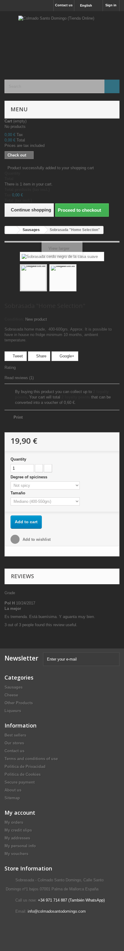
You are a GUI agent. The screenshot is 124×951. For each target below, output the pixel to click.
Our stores (14, 743)
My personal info (20, 846)
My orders (14, 822)
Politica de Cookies (23, 774)
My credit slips (18, 830)
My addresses (17, 838)
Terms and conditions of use (31, 758)
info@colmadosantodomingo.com (57, 911)
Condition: (14, 319)
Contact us (64, 5)
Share (40, 356)
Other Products (19, 703)
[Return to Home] (11, 230)
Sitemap (12, 798)
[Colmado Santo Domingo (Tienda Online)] (62, 40)
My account (20, 812)
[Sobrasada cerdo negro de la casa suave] (33, 278)
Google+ (66, 356)
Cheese (11, 695)
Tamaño (18, 493)
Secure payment (20, 782)
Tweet (17, 356)
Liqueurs (13, 710)
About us (13, 790)
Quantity (18, 459)
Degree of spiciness (29, 477)
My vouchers (16, 853)
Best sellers (15, 735)
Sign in (110, 5)
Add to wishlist (36, 539)
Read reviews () (19, 378)
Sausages (14, 687)
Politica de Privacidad (25, 766)
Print (18, 417)
